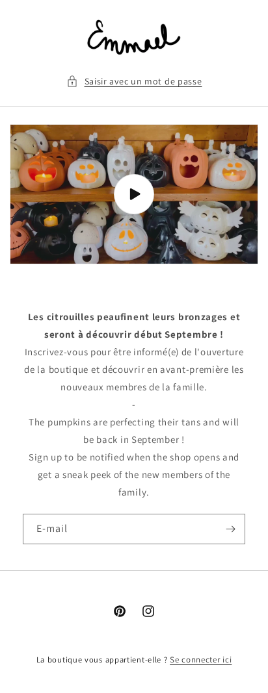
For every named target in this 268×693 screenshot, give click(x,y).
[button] (134, 81)
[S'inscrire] (230, 529)
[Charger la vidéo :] (134, 194)
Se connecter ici (201, 659)
